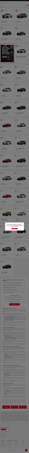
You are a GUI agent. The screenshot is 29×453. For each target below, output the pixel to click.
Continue (14, 228)
